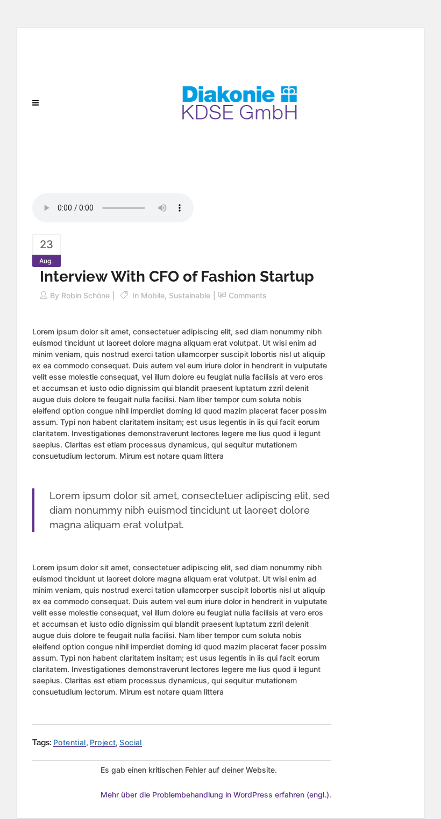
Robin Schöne (85, 295)
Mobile (153, 295)
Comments (248, 295)
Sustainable (189, 295)
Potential (69, 742)
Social (130, 742)
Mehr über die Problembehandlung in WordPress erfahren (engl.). (216, 794)
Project (103, 742)
